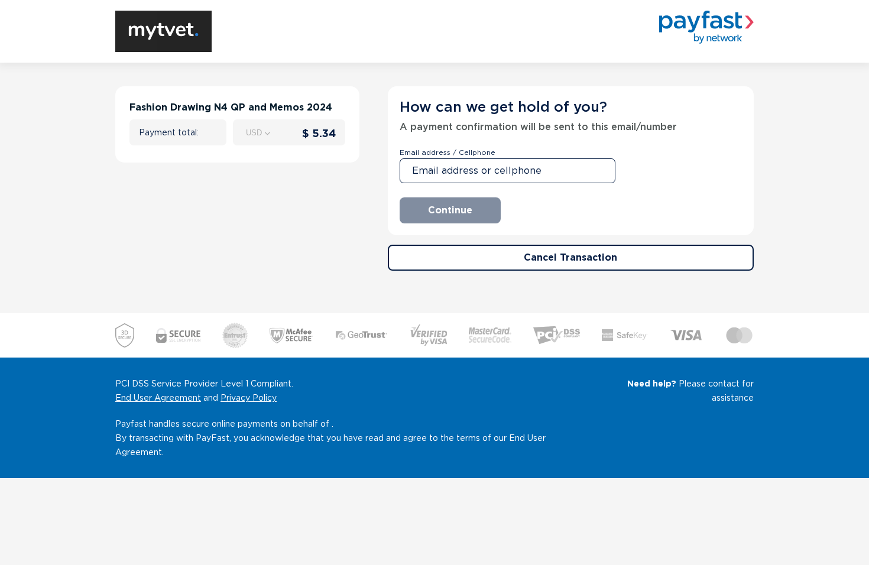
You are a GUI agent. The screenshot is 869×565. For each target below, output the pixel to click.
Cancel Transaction (570, 257)
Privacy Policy (249, 397)
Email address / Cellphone (447, 152)
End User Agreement (158, 397)
